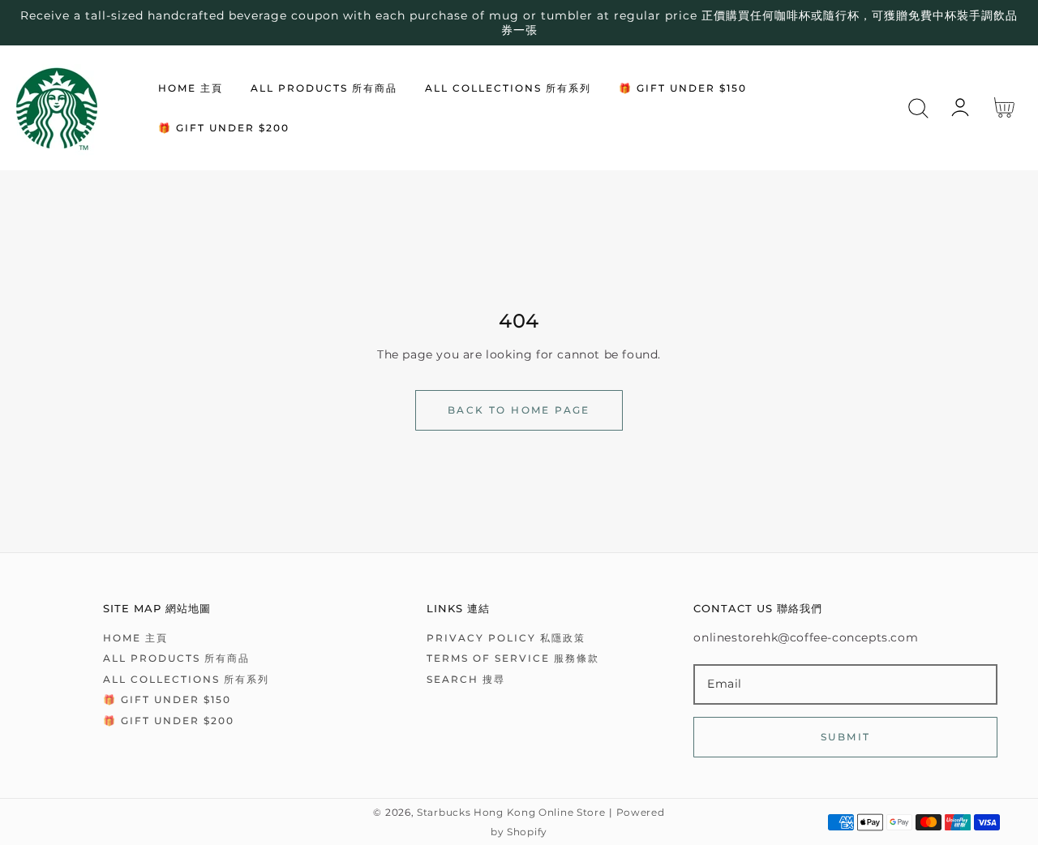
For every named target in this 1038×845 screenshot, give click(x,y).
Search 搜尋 (466, 679)
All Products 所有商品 (176, 658)
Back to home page (519, 410)
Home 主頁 (135, 638)
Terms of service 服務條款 (513, 658)
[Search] (918, 108)
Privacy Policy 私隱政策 (506, 638)
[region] (519, 22)
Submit (845, 737)
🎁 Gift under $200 (168, 720)
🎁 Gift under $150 (167, 699)
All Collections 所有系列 (186, 679)
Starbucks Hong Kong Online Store (511, 812)
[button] (918, 108)
